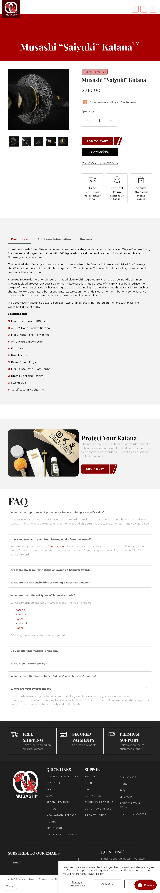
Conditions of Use (98, 808)
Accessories (55, 828)
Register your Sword (62, 834)
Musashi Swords (28, 879)
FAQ (122, 790)
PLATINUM (53, 783)
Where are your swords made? (30, 688)
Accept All (107, 883)
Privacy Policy (95, 873)
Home (89, 783)
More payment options (100, 162)
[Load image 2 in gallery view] (26, 141)
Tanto (19, 619)
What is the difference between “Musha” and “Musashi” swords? (53, 676)
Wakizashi (22, 614)
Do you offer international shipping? (34, 650)
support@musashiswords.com (128, 858)
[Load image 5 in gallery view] (63, 141)
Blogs (124, 784)
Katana (20, 609)
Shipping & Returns (99, 802)
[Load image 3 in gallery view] (38, 141)
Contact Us (93, 796)
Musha (51, 821)
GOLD (50, 789)
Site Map (126, 796)
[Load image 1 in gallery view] (14, 141)
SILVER (51, 796)
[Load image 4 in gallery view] (51, 141)
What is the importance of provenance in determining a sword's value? (57, 512)
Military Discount (133, 813)
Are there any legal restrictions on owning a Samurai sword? (50, 569)
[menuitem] (31, 7)
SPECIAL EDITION (57, 802)
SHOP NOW (95, 468)
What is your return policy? (28, 663)
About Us (91, 789)
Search (90, 776)
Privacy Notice (95, 815)
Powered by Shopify (51, 879)
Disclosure (128, 777)
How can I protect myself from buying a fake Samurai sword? (50, 539)
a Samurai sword (56, 546)
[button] (135, 9)
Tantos (51, 808)
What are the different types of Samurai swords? (42, 595)
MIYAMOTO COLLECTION (62, 776)
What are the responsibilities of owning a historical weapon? (50, 582)
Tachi (19, 627)
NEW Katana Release (61, 815)
